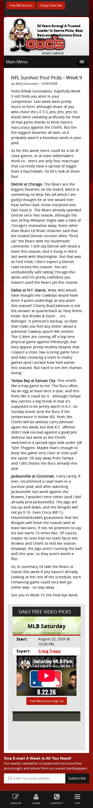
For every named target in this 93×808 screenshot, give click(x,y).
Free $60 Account (21, 5)
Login (36, 803)
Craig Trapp (49, 651)
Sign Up (15, 803)
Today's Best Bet (51, 5)
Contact (57, 803)
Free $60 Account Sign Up (47, 701)
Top (77, 803)
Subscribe (77, 778)
